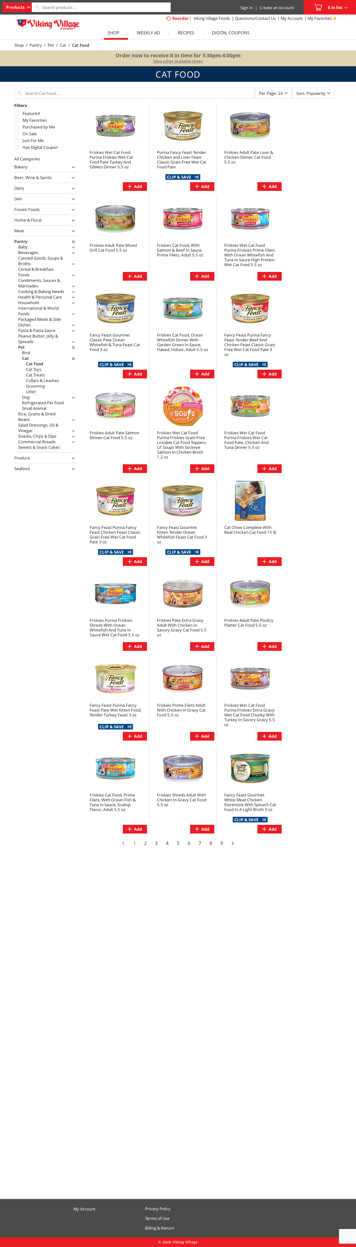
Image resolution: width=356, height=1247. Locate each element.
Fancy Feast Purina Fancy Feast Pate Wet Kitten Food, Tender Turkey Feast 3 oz (115, 710)
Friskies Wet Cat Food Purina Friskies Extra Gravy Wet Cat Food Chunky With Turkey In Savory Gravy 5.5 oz (249, 714)
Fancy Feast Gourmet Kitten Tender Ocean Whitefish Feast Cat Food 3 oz (182, 535)
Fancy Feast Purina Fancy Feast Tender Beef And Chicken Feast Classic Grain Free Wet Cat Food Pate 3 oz (249, 344)
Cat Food (80, 45)
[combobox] (17, 7)
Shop (19, 45)
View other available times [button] (178, 61)
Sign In (246, 7)
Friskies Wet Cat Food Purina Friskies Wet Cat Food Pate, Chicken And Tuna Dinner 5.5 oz (246, 440)
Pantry (36, 45)
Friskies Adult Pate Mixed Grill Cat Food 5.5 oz (113, 247)
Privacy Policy (157, 1208)
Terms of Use (157, 1218)
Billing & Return (159, 1228)
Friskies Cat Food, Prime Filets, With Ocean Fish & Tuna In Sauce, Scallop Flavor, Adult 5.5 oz (113, 802)
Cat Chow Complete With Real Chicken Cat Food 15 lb (250, 530)
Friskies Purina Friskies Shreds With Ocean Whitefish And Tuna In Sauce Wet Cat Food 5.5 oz (114, 627)
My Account (84, 1209)
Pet (51, 45)
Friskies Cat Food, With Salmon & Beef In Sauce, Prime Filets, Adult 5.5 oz (180, 250)
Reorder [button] (180, 18)
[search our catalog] (37, 7)
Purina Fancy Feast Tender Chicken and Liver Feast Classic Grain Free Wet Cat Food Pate (181, 160)
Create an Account (276, 7)
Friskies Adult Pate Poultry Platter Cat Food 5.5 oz (248, 622)
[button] (72, 167)
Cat (63, 45)
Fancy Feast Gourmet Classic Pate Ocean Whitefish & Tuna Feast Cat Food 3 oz (115, 342)
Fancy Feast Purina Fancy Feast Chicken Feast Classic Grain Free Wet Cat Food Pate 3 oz (115, 535)
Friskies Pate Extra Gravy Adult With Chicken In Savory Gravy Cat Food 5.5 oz (182, 627)
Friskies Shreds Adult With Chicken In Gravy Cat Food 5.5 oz (181, 799)
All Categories (27, 159)
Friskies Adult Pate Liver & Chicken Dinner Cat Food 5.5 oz (248, 157)
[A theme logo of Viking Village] (48, 26)
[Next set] (232, 843)
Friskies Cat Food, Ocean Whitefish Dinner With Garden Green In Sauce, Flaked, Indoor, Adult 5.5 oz (182, 342)
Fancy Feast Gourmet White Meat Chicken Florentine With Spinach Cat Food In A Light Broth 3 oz (250, 802)
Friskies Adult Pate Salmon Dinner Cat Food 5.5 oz (114, 435)
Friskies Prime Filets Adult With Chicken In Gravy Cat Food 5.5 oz (181, 710)
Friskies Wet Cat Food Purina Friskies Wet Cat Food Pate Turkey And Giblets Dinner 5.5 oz (111, 160)
